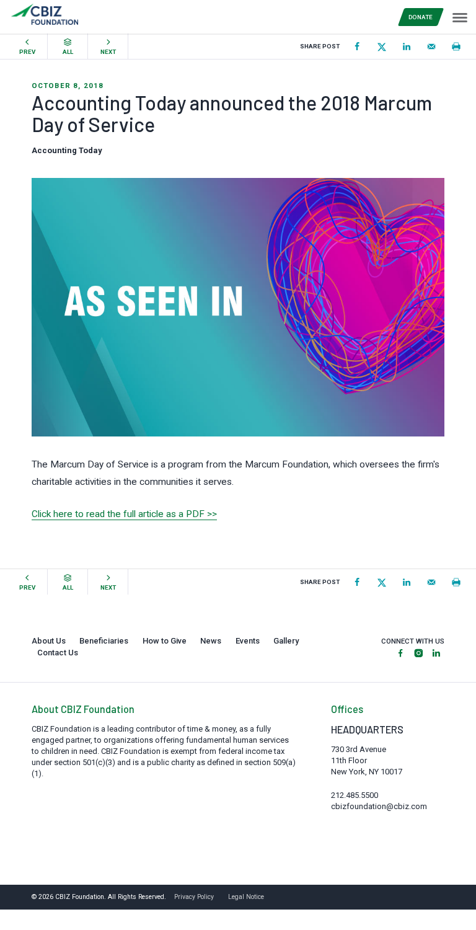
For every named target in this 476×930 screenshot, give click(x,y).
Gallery (286, 640)
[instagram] (418, 654)
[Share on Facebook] (357, 46)
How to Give (165, 640)
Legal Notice (246, 897)
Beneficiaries (103, 640)
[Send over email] (431, 46)
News (210, 640)
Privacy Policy (194, 897)
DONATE (420, 17)
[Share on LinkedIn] (406, 46)
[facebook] (400, 654)
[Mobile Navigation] (459, 16)
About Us (49, 640)
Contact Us (57, 652)
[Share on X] (381, 46)
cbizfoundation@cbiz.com (379, 806)
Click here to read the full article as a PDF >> (124, 514)
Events (248, 640)
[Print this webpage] (456, 46)
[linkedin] (436, 654)
